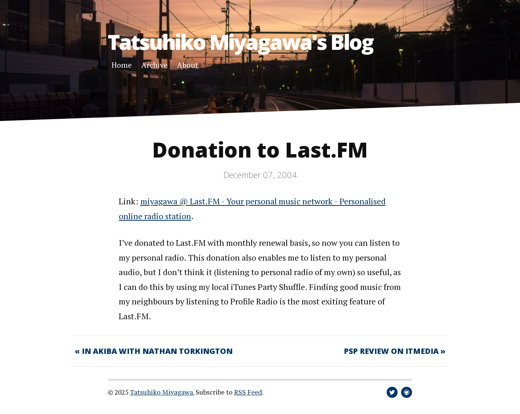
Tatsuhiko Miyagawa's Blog (240, 41)
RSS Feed (248, 392)
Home (122, 65)
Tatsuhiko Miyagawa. (162, 392)
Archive (154, 65)
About (187, 65)
